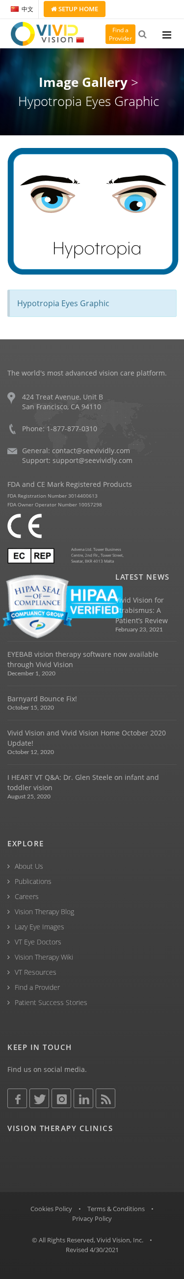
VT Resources (35, 972)
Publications (33, 881)
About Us (29, 866)
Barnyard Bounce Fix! (42, 698)
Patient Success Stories (51, 1002)
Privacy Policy (92, 1218)
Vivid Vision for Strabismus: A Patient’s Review (141, 610)
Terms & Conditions (116, 1208)
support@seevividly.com (92, 460)
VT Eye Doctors (38, 941)
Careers (27, 896)
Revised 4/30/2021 (92, 1249)
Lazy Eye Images (39, 926)
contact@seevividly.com (91, 450)
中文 (27, 9)
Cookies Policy (51, 1208)
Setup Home (77, 8)
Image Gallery (83, 82)
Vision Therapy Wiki (44, 957)
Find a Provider (37, 987)
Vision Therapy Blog (44, 911)
